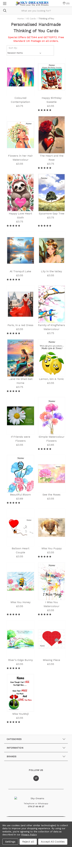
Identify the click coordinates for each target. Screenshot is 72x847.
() (67, 3)
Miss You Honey (20, 602)
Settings (10, 841)
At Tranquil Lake (20, 271)
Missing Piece (51, 660)
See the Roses (51, 494)
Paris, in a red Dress (20, 325)
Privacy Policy (28, 834)
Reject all (28, 841)
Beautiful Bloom (20, 494)
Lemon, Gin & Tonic (51, 379)
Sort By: (13, 48)
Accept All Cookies (53, 841)
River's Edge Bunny (20, 660)
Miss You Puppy (52, 548)
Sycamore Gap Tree (51, 213)
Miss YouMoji (20, 713)
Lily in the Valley (51, 271)
